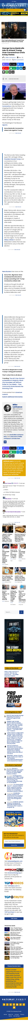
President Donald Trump (12, 159)
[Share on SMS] (6, 72)
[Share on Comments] (3, 72)
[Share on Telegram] (17, 68)
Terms (10, 1016)
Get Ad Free (16, 1016)
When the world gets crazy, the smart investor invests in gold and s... (16, 948)
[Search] (21, 612)
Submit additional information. (12, 397)
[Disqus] (14, 499)
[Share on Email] (10, 72)
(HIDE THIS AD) (17, 21)
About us (10, 1014)
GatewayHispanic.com (14, 861)
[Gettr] (7, 1004)
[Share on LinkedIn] (20, 68)
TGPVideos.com (12, 886)
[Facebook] (14, 1004)
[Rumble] (17, 1004)
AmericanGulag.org (13, 873)
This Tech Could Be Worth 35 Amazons (15, 938)
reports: (5, 125)
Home (5, 1014)
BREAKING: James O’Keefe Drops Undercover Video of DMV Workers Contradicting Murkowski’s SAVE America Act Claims (15, 758)
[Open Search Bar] (21, 10)
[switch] (26, 10)
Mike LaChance (17, 405)
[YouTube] (14, 1007)
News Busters (6, 271)
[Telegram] (20, 1004)
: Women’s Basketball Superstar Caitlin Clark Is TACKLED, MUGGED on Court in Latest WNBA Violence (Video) (14, 771)
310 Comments (19, 60)
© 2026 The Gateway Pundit (14, 1011)
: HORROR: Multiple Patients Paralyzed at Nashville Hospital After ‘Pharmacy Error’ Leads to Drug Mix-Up (15, 804)
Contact (17, 1014)
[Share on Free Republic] (24, 68)
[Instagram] (24, 1004)
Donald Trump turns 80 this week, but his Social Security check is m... (16, 953)
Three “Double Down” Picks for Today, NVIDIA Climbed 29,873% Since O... (16, 929)
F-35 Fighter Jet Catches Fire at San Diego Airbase (16, 944)
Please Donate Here (14, 966)
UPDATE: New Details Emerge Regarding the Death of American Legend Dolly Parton (14, 717)
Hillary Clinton (9, 240)
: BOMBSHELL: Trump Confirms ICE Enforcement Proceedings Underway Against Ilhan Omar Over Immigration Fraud (15, 797)
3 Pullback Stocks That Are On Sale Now (16, 957)
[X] (10, 1004)
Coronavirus (6, 106)
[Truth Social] (4, 1004)
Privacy (22, 1014)
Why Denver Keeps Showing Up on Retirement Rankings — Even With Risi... (16, 934)
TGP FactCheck (9, 912)
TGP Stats (14, 918)
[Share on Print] (13, 72)
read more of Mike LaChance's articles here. (13, 437)
